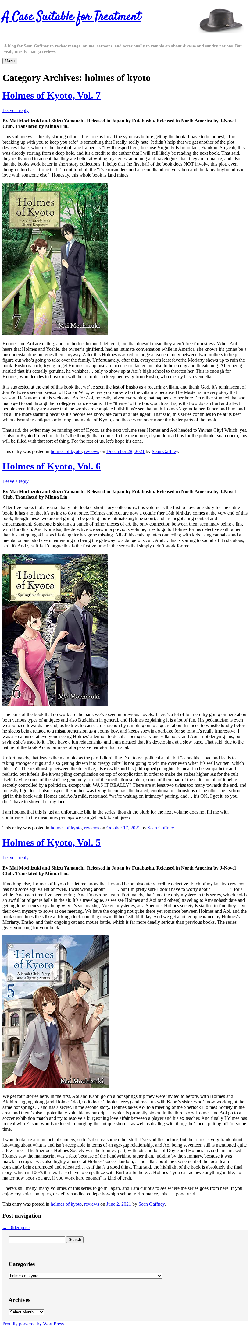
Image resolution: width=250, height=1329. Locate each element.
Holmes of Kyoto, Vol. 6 (51, 466)
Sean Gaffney (165, 451)
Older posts (16, 1227)
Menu (10, 61)
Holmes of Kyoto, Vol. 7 (51, 95)
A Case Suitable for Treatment (71, 17)
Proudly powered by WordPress (33, 1323)
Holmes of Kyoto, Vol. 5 (51, 842)
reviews (91, 451)
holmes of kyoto (66, 451)
